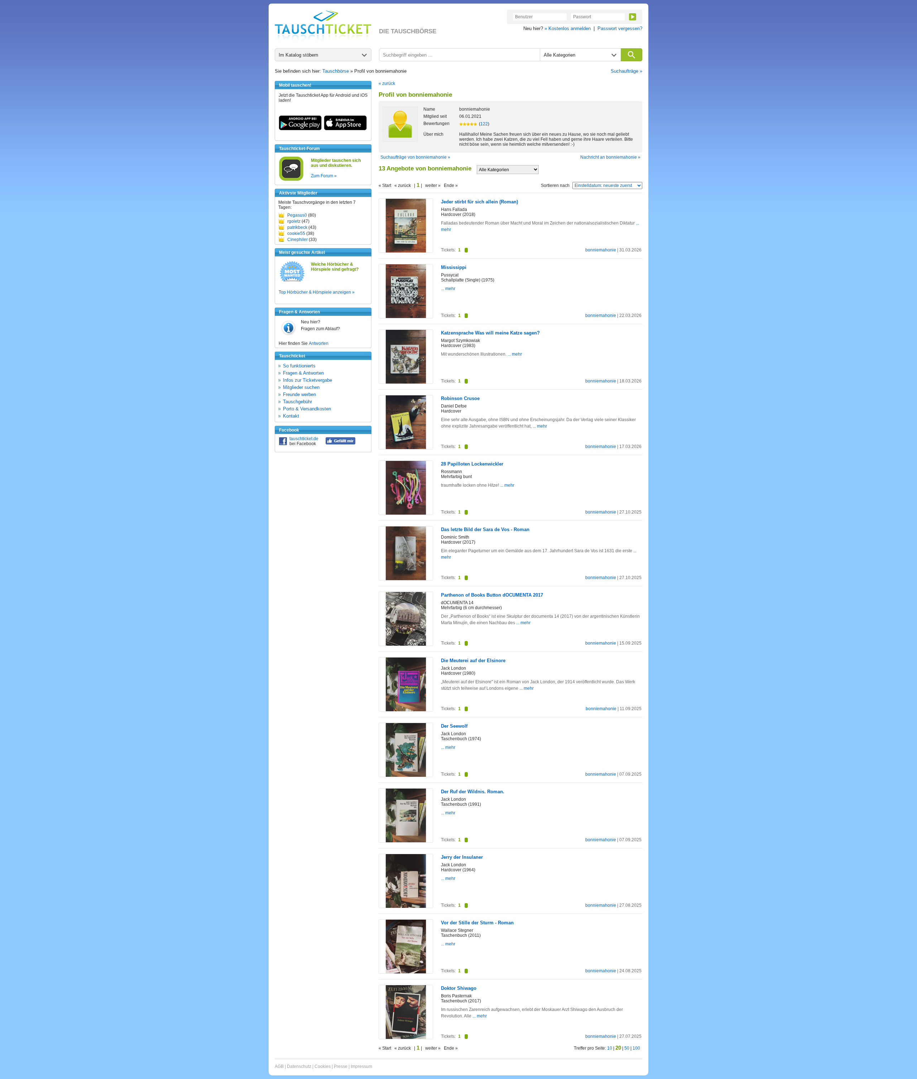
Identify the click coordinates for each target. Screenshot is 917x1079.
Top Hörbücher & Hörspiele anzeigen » (317, 292)
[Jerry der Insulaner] (406, 906)
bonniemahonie (600, 249)
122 (484, 123)
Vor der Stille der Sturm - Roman (477, 922)
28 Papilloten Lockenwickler (472, 464)
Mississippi (453, 267)
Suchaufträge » (626, 71)
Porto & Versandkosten (307, 408)
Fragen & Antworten (303, 373)
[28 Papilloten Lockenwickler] (406, 513)
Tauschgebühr (297, 401)
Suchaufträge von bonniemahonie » (415, 157)
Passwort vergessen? (619, 28)
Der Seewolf (454, 726)
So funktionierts (299, 366)
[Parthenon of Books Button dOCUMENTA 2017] (406, 644)
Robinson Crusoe (460, 398)
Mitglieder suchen (301, 387)
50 (626, 1048)
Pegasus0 (297, 215)
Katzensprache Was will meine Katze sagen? (490, 333)
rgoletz (294, 221)
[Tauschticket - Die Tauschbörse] (323, 26)
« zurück (387, 83)
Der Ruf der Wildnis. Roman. (472, 791)
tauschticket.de (303, 438)
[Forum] (291, 179)
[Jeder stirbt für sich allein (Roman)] (406, 251)
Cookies (323, 1066)
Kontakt (291, 416)
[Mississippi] (406, 316)
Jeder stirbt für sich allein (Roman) (479, 201)
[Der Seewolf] (406, 775)
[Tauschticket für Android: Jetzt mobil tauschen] (300, 128)
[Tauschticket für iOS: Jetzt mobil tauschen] (345, 128)
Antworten (318, 343)
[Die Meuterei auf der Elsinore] (406, 709)
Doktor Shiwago (458, 988)
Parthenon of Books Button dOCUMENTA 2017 (492, 595)
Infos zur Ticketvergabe (307, 380)
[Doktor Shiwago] (406, 1037)
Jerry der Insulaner (462, 857)
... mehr (448, 288)
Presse (340, 1066)
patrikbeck (297, 227)
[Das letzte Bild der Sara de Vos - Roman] (406, 578)
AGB (279, 1066)
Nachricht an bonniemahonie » (610, 157)
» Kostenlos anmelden (567, 28)
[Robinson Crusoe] (406, 447)
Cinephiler (297, 239)
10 (609, 1048)
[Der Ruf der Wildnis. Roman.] (406, 840)
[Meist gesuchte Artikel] (292, 281)
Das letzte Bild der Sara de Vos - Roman (485, 529)
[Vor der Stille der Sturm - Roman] (406, 971)
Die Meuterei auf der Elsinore (473, 660)
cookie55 (296, 233)
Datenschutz (299, 1066)
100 (636, 1048)
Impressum (361, 1066)
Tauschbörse (335, 71)
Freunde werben (299, 394)
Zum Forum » (324, 175)
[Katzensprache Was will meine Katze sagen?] (406, 382)
